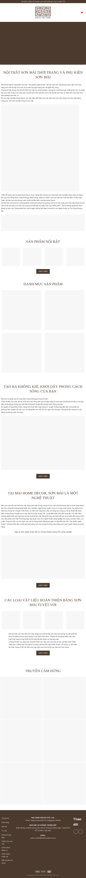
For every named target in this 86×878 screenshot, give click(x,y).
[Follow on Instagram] (80, 831)
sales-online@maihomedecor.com (43, 838)
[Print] (21, 783)
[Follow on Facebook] (75, 831)
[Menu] (3, 12)
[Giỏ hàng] (77, 12)
